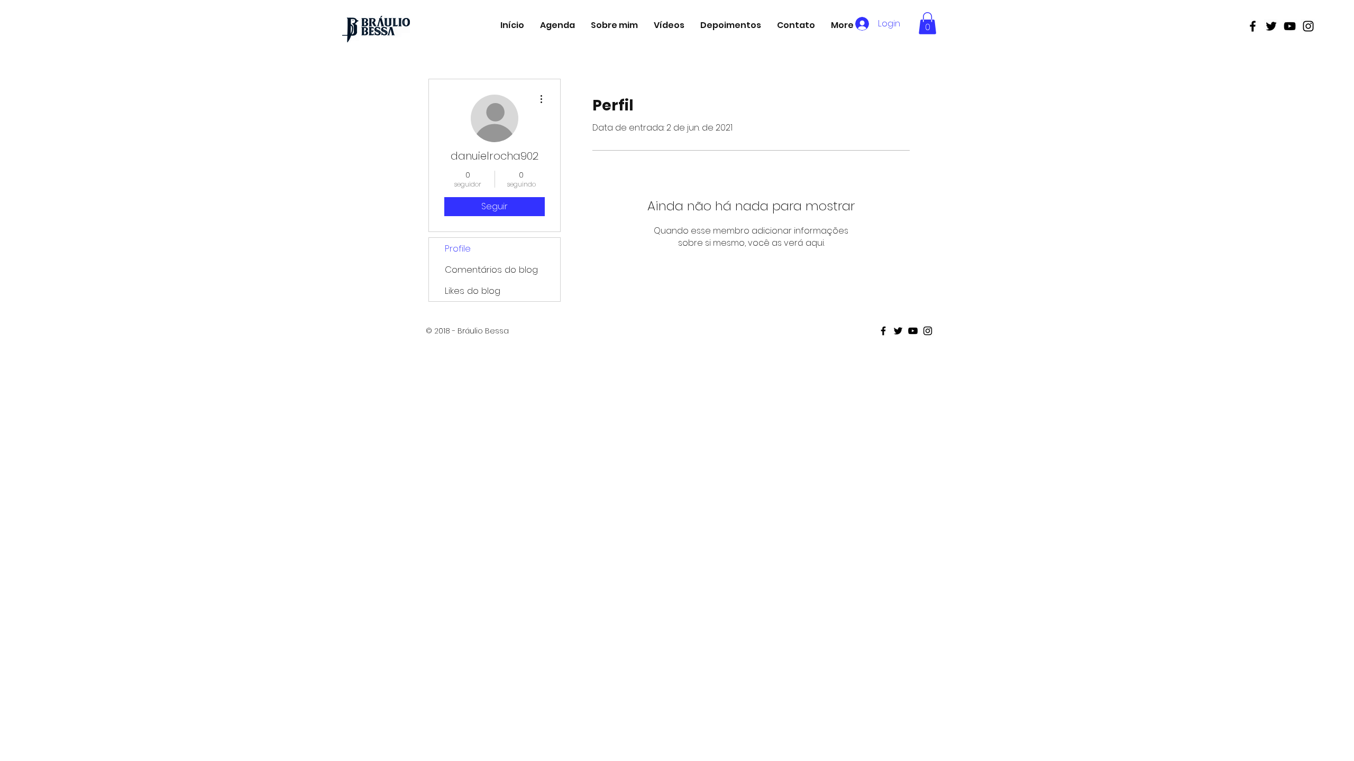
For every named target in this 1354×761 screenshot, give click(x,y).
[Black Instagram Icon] (1308, 26)
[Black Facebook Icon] (1253, 26)
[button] (927, 23)
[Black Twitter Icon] (1271, 26)
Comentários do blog (491, 269)
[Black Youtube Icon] (1290, 26)
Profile (458, 248)
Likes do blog (472, 290)
